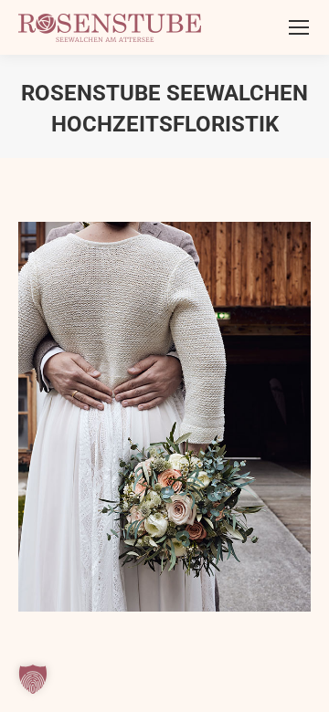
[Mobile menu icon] (299, 27)
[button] (33, 679)
